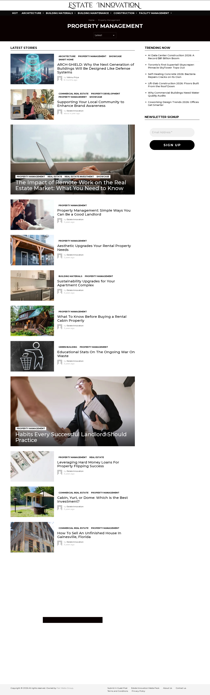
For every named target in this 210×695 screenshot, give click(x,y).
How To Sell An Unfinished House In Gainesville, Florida (89, 535)
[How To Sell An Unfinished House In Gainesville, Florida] (32, 537)
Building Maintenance (93, 13)
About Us (167, 688)
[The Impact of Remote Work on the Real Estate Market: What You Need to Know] (72, 159)
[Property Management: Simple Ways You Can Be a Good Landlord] (32, 214)
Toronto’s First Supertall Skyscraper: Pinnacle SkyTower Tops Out (171, 66)
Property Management (92, 56)
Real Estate (55, 176)
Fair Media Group (65, 688)
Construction (124, 13)
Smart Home (66, 59)
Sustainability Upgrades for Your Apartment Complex (86, 283)
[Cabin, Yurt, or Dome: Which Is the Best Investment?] (32, 502)
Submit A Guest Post (117, 688)
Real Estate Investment (79, 176)
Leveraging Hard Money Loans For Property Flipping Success (88, 464)
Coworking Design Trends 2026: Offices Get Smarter (173, 103)
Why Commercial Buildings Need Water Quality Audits (173, 94)
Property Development (105, 93)
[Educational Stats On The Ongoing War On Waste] (32, 356)
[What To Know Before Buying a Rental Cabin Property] (32, 321)
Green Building (68, 347)
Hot (15, 13)
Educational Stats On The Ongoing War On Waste (96, 354)
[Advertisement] (72, 587)
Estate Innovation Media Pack (145, 688)
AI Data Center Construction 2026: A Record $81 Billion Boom (171, 57)
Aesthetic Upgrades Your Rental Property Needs (94, 248)
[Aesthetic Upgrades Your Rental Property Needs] (32, 250)
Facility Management (154, 13)
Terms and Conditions (117, 691)
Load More (73, 620)
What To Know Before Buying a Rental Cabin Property (91, 318)
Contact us (181, 688)
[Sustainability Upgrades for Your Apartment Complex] (32, 285)
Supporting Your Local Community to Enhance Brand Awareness (90, 104)
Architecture (31, 13)
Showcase (115, 56)
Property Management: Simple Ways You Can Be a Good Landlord (94, 212)
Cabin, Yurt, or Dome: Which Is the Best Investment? (92, 499)
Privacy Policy (138, 691)
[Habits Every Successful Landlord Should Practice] (72, 411)
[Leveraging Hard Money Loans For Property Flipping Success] (32, 466)
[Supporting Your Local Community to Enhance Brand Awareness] (32, 104)
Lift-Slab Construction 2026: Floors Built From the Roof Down (173, 85)
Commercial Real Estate (73, 93)
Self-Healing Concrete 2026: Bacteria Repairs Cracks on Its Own (171, 75)
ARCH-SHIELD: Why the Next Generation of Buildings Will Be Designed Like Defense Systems (95, 68)
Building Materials (59, 13)
